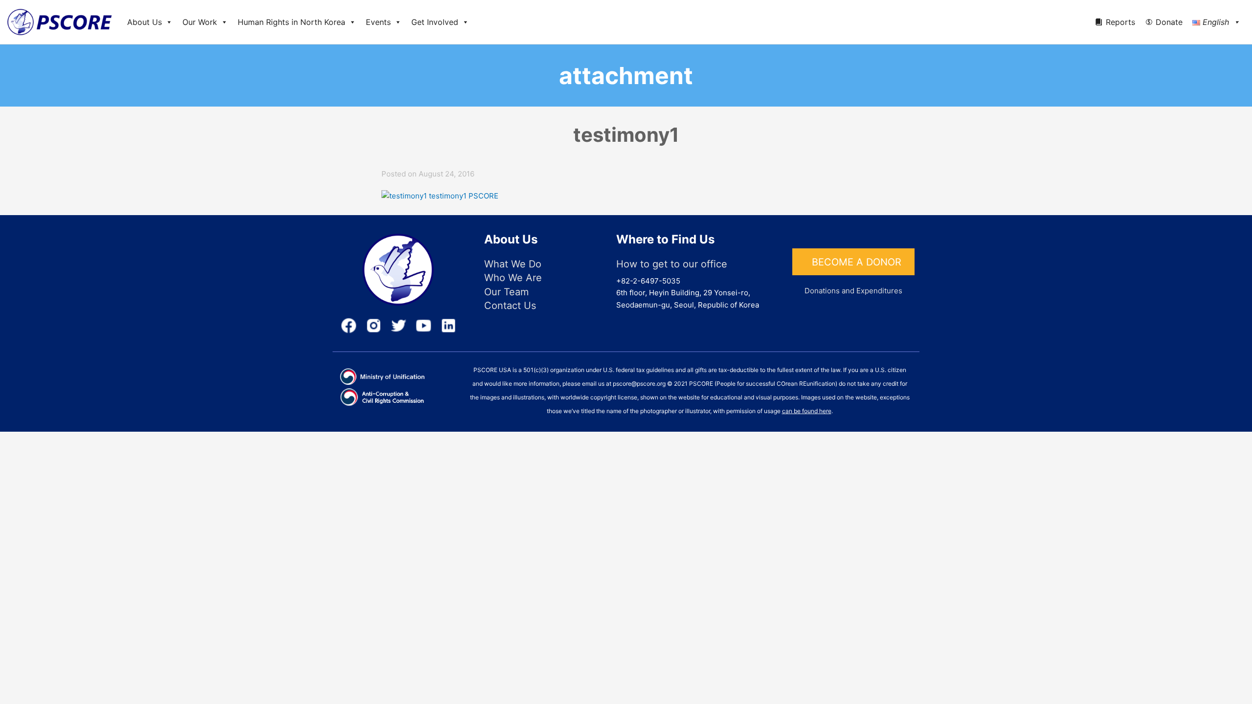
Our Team (506, 292)
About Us (144, 22)
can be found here (806, 411)
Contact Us (510, 305)
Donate (1169, 22)
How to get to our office (671, 264)
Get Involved (434, 22)
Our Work (199, 22)
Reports (1120, 22)
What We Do (512, 264)
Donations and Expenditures (853, 290)
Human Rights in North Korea (291, 22)
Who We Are (513, 278)
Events (378, 22)
